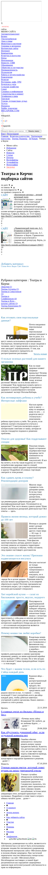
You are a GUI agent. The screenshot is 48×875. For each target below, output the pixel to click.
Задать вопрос (12, 812)
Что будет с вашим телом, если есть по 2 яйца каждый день (23, 670)
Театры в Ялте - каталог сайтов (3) (9, 302)
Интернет (5, 51)
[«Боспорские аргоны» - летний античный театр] (7, 204)
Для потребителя (8, 39)
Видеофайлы (12, 160)
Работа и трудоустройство (13, 75)
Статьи (9, 155)
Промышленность (9, 70)
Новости (10, 153)
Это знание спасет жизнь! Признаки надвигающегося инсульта (22, 557)
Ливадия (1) (6, 287)
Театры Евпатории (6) (11, 306)
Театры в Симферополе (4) (9, 297)
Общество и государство (12, 67)
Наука (4, 58)
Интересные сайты (9, 48)
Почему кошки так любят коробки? (21, 633)
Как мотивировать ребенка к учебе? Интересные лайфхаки (21, 399)
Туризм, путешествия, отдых (14, 101)
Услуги (4, 103)
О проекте (11, 808)
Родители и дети (8, 84)
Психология (6, 72)
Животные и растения (11, 43)
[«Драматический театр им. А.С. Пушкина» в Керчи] (7, 237)
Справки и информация (12, 91)
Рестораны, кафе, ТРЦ (11, 82)
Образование (7, 65)
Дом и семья (6, 41)
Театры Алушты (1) (10, 289)
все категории (7, 308)
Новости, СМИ (8, 63)
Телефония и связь (9, 96)
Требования (11, 836)
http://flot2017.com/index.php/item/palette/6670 (21, 216)
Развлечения (6, 77)
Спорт (4, 89)
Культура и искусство (11, 55)
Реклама (10, 832)
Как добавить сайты (15, 817)
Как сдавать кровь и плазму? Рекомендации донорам (17, 479)
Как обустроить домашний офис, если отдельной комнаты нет (22, 734)
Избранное (11, 148)
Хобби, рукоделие (9, 108)
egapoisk (5, 126)
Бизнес (4, 36)
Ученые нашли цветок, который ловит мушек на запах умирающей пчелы (23, 769)
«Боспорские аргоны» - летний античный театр (28, 195)
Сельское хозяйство (10, 87)
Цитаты (9, 157)
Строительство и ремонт (12, 94)
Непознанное (7, 60)
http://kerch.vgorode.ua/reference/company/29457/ (22, 245)
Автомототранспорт (10, 34)
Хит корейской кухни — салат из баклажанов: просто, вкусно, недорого (23, 596)
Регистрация (13, 134)
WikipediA (5, 116)
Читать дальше (40, 354)
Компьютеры (7, 53)
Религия (5, 79)
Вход (3, 134)
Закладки (10, 167)
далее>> (25, 726)
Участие (10, 822)
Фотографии (12, 165)
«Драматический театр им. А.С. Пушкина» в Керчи (28, 229)
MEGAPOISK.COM (10, 111)
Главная (10, 803)
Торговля (5, 99)
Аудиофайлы (12, 162)
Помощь (10, 827)
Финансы (5, 106)
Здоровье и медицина (11, 46)
